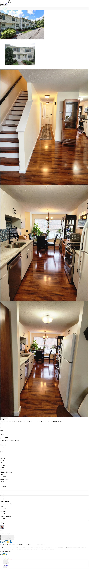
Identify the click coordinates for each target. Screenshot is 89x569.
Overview (5, 7)
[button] (44, 25)
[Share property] (6, 418)
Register (5, 5)
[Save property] (4, 418)
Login (2, 5)
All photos (2, 419)
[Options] (1, 418)
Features (4, 8)
